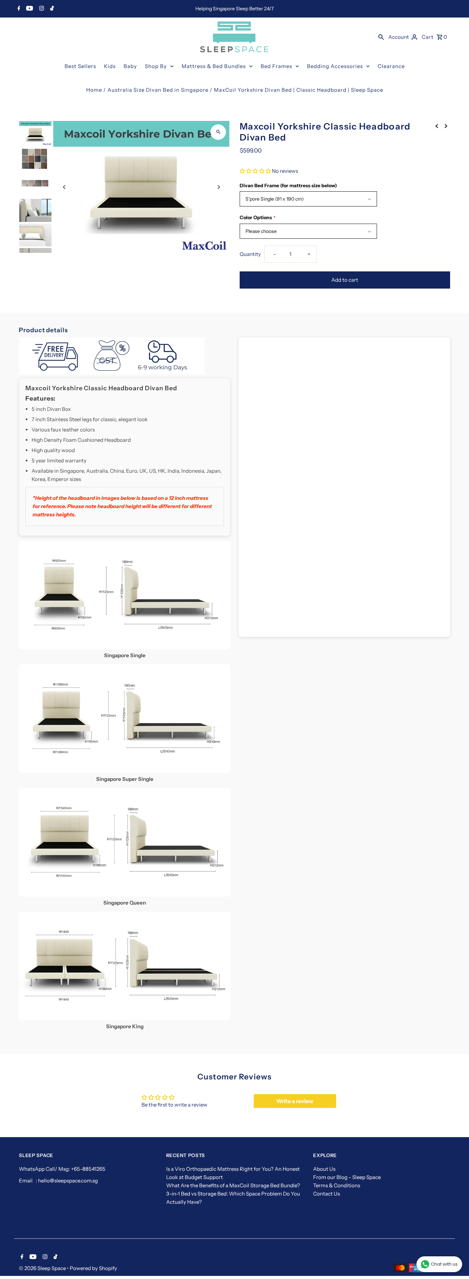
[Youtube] (28, 9)
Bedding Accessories (335, 66)
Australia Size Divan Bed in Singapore (157, 90)
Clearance (391, 66)
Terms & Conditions (336, 1185)
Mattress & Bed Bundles (214, 66)
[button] (255, 171)
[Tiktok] (51, 9)
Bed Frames (276, 66)
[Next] (218, 187)
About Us (324, 1169)
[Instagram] (40, 9)
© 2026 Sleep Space (43, 1268)
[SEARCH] (381, 36)
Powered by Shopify (93, 1268)
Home (94, 90)
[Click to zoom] (218, 132)
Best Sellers (80, 66)
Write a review (294, 1101)
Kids (110, 66)
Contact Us (326, 1193)
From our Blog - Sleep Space (347, 1177)
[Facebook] (18, 9)
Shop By (156, 66)
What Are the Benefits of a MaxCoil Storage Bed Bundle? (233, 1185)
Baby (130, 66)
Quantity (250, 254)
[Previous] (64, 187)
